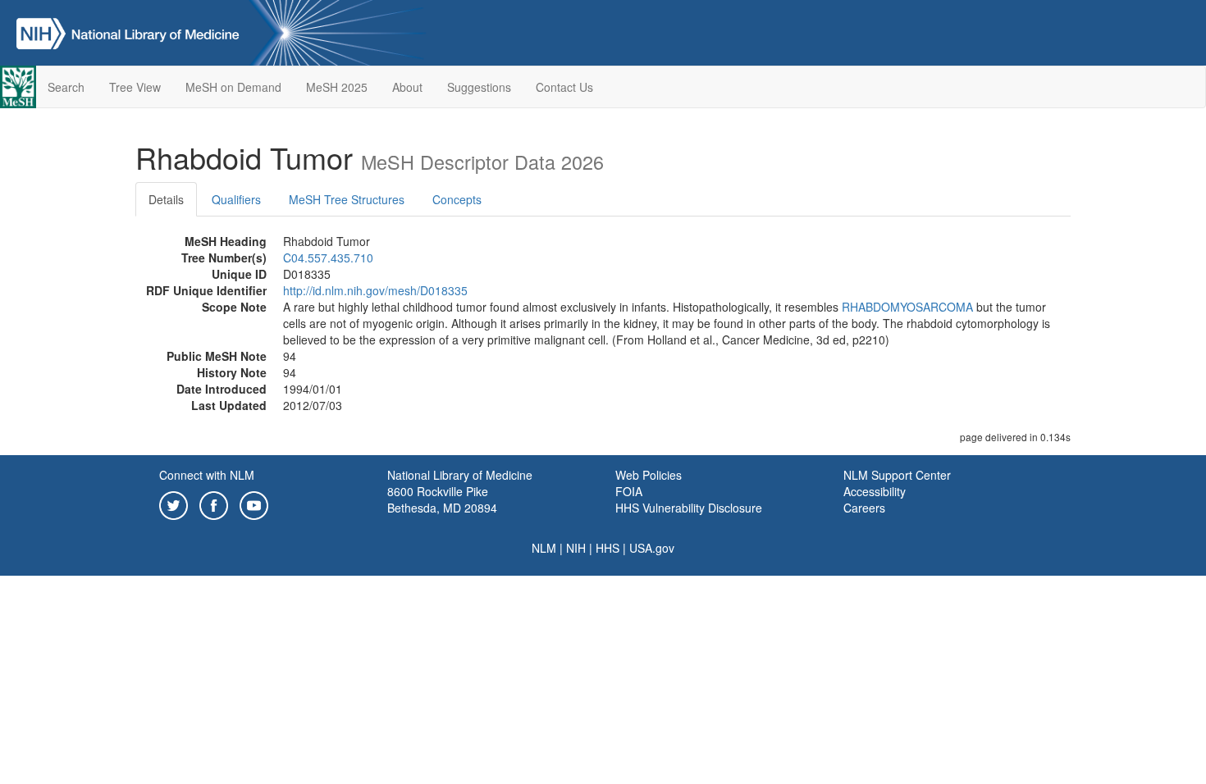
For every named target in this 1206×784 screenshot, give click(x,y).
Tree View (135, 87)
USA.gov (651, 548)
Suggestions (479, 87)
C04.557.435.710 (328, 257)
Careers (864, 507)
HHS (607, 548)
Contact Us (564, 87)
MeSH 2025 (337, 87)
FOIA (628, 491)
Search (66, 87)
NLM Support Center (897, 475)
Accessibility (874, 491)
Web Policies (648, 475)
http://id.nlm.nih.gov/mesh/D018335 (375, 290)
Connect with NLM (206, 475)
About (407, 87)
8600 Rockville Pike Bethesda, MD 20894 (442, 499)
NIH (576, 548)
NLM (544, 548)
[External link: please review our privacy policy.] (173, 503)
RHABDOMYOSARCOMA (907, 307)
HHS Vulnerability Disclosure (688, 507)
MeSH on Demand (233, 87)
